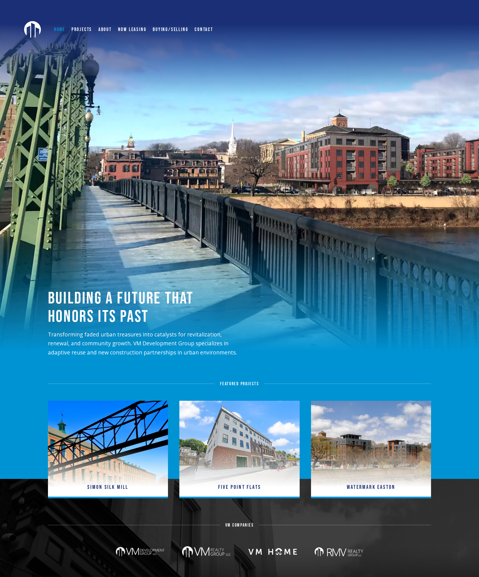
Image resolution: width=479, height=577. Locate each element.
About (105, 29)
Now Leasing (132, 29)
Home (59, 29)
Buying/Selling (170, 29)
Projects (82, 29)
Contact (204, 29)
